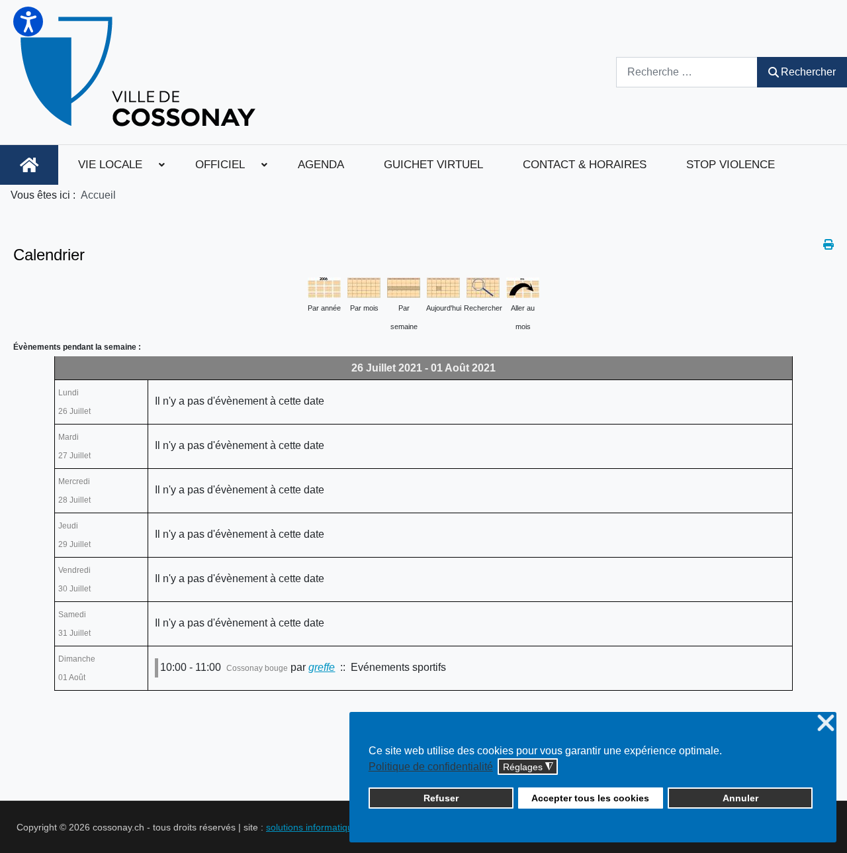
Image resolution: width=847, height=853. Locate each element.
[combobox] (687, 72)
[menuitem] (29, 165)
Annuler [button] (740, 798)
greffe (321, 667)
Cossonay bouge (257, 668)
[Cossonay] (140, 72)
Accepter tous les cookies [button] (590, 798)
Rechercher (808, 71)
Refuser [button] (441, 798)
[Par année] (324, 286)
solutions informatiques (314, 827)
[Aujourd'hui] (443, 286)
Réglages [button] (528, 767)
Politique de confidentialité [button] (431, 766)
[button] (28, 21)
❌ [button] (826, 723)
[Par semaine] (403, 286)
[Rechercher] (483, 286)
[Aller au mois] (522, 286)
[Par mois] (363, 286)
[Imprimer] (828, 244)
